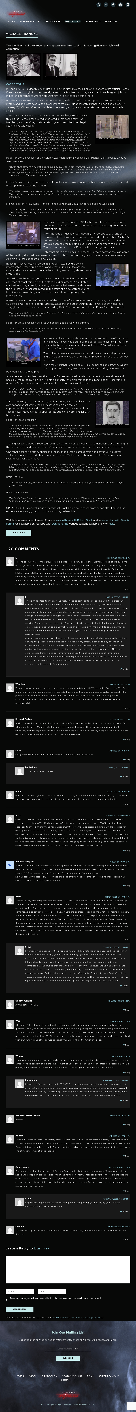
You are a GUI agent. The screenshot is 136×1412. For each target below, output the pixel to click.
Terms (81, 1404)
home (11, 22)
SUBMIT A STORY (30, 22)
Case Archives (72, 1376)
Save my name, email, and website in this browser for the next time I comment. (55, 1298)
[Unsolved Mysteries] (16, 13)
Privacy (75, 1404)
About (33, 1376)
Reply (127, 589)
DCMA (88, 1404)
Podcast (111, 22)
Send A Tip (53, 22)
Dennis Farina (60, 524)
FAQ (93, 1404)
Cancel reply (43, 1249)
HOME (20, 1376)
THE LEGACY (73, 22)
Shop (90, 1376)
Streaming (93, 22)
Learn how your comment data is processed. (78, 1318)
